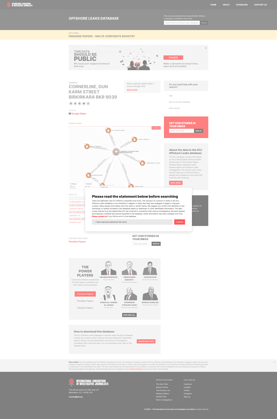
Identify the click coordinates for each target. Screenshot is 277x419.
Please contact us (99, 216)
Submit (179, 222)
